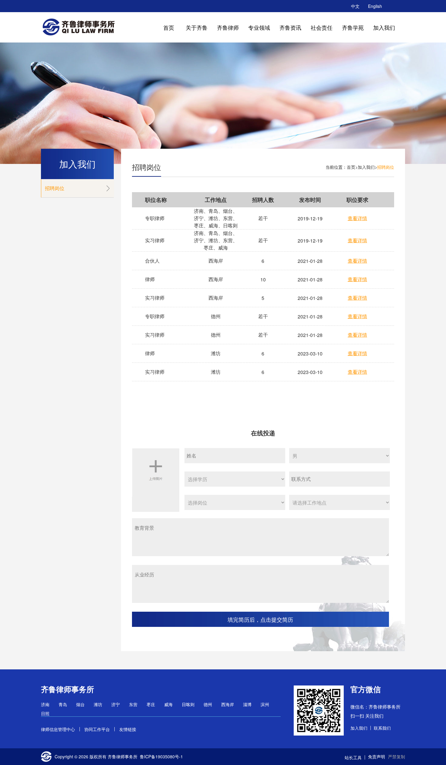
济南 (45, 704)
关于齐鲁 (197, 27)
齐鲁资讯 (290, 27)
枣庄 (151, 704)
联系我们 (382, 728)
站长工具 (353, 757)
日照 (45, 713)
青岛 (63, 704)
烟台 (80, 704)
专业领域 (259, 27)
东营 (133, 704)
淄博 (247, 704)
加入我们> (367, 167)
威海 (168, 704)
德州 (208, 704)
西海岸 (227, 704)
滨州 (265, 704)
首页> (352, 167)
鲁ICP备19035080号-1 (161, 756)
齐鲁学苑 (353, 27)
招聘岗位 (54, 188)
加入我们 (384, 27)
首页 (168, 27)
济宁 (115, 704)
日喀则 (188, 704)
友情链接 (127, 729)
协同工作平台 (97, 729)
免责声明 (376, 756)
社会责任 (322, 27)
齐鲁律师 (228, 27)
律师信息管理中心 (58, 729)
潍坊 (98, 704)
